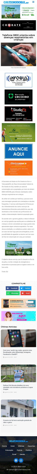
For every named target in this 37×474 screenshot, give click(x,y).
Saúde (22, 454)
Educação (9, 450)
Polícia (19, 450)
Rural (14, 454)
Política (29, 450)
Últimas (21, 446)
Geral (13, 446)
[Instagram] (21, 460)
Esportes (31, 446)
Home (4, 446)
